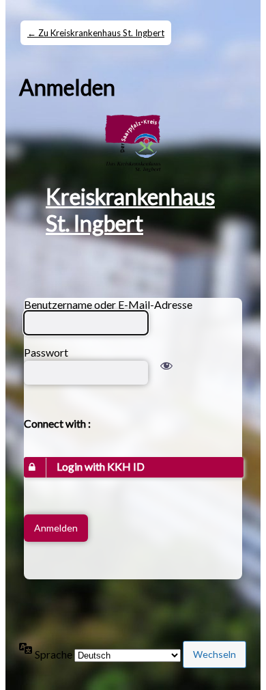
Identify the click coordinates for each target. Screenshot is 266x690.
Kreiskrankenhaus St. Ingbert (130, 209)
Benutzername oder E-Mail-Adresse (108, 304)
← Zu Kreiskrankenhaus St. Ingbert (95, 32)
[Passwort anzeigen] (166, 372)
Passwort (46, 352)
